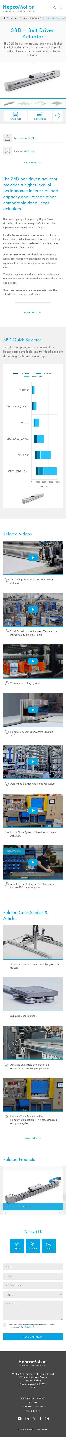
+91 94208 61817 (33, 1246)
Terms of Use (33, 1411)
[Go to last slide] (4, 1212)
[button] (9, 103)
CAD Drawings (40, 119)
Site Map (33, 1402)
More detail (30, 312)
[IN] (61, 8)
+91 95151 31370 (17, 1246)
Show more (30, 163)
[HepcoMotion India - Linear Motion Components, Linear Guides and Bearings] (19, 8)
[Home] (4, 18)
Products (14, 18)
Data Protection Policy (29, 1327)
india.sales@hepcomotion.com (49, 1246)
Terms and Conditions (32, 1406)
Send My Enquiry (33, 1337)
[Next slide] (61, 1212)
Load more (31, 1138)
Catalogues (15, 119)
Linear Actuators (31, 18)
